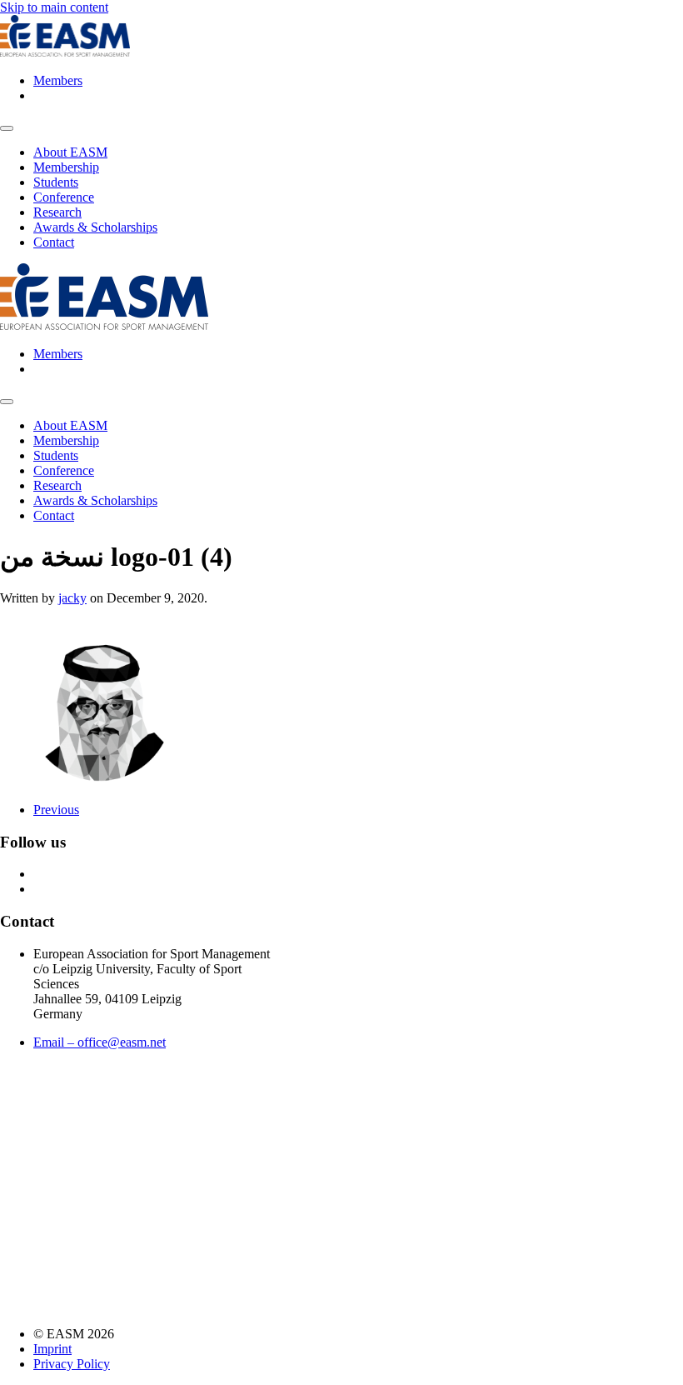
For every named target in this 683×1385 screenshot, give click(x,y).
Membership (66, 167)
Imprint (52, 1349)
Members (57, 80)
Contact (53, 242)
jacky (72, 598)
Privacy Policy (71, 1364)
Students (55, 182)
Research (57, 212)
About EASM (70, 152)
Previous (56, 809)
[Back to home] (65, 52)
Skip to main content (54, 7)
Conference (63, 197)
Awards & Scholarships (95, 227)
